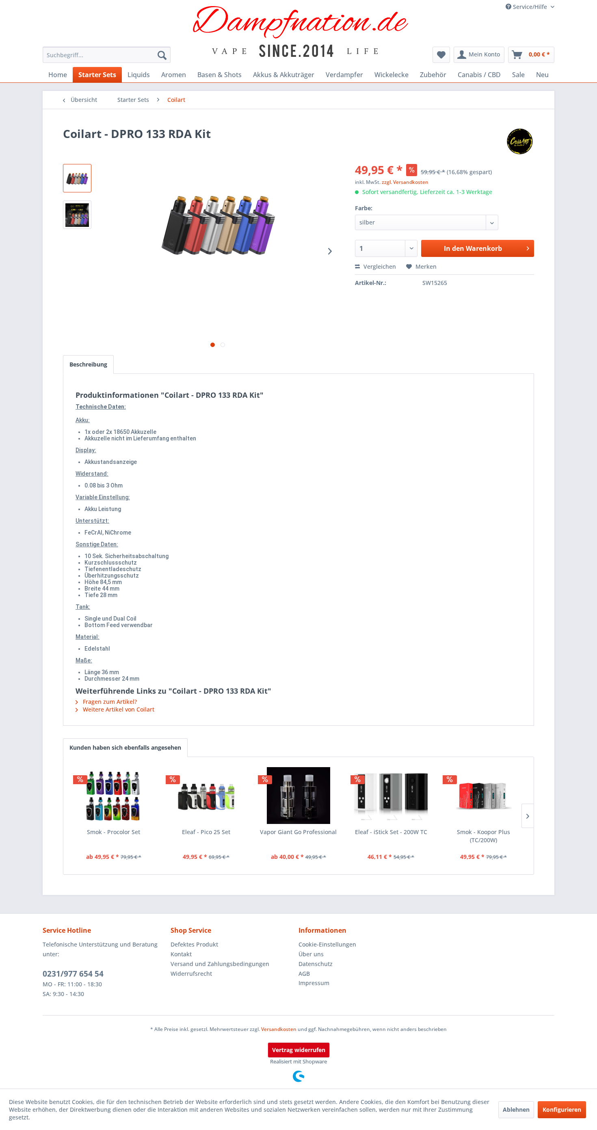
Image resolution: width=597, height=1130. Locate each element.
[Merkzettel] (441, 55)
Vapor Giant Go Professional (298, 832)
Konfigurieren (562, 1109)
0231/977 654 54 (73, 973)
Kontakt (181, 954)
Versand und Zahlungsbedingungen (220, 964)
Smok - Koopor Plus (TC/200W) (483, 836)
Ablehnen (516, 1109)
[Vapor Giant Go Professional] (298, 795)
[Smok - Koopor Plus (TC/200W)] (483, 795)
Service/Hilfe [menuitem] (530, 7)
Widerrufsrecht (191, 973)
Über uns (311, 954)
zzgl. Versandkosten (405, 182)
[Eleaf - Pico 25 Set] (206, 795)
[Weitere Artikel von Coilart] (520, 141)
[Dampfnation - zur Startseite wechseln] (301, 31)
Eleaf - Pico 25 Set (206, 832)
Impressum (313, 983)
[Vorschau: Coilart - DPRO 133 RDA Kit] (77, 178)
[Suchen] (162, 55)
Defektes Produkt (194, 944)
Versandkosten (278, 1029)
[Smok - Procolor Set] (114, 795)
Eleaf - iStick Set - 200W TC (391, 832)
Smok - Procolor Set (113, 832)
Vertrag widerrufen (298, 1050)
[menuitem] (107, 55)
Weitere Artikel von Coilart (117, 709)
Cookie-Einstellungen (327, 944)
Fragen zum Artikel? (109, 701)
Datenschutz (315, 964)
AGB (304, 973)
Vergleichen (379, 266)
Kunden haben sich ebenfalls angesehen (125, 747)
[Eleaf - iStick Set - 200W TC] (391, 795)
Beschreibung (88, 364)
